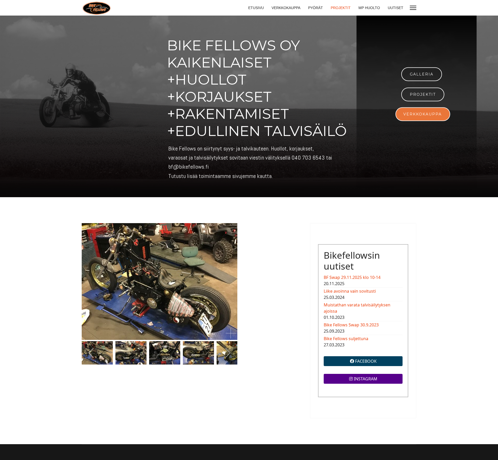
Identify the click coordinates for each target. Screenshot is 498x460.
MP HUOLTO (369, 8)
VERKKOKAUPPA (286, 8)
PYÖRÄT (315, 8)
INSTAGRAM (365, 379)
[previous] (91, 353)
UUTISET (395, 8)
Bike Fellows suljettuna (346, 338)
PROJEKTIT (341, 8)
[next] (227, 353)
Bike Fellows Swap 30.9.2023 (351, 325)
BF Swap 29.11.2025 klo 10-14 (352, 277)
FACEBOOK (365, 361)
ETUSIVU (256, 8)
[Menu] (413, 8)
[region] (249, 106)
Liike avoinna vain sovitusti (350, 291)
